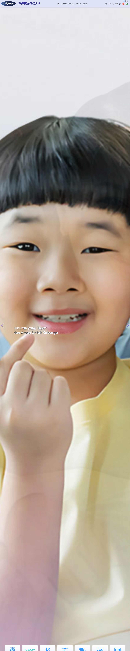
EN (124, 1)
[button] (127, 325)
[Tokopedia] (127, 4)
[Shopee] (123, 4)
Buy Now (78, 4)
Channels (71, 4)
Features (64, 4)
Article (85, 4)
